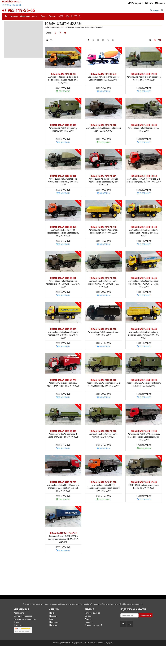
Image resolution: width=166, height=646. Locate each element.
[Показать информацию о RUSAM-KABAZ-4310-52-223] (63, 363)
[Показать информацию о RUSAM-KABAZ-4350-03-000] (144, 363)
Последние (54, 622)
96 (155, 40)
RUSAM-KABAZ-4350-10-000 (63, 431)
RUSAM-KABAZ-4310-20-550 (103, 329)
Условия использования (25, 619)
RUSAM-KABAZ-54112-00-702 (63, 533)
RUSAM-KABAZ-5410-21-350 (103, 482)
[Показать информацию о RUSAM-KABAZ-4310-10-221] (103, 159)
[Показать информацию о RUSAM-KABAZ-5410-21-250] (63, 465)
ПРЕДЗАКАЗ (64, 91)
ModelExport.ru (12, 1)
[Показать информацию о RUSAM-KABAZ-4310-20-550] (103, 312)
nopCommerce (66, 643)
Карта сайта (19, 613)
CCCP (60, 16)
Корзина (88, 622)
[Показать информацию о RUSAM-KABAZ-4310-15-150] (103, 261)
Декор (52, 16)
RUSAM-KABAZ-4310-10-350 (63, 227)
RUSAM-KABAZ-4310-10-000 (103, 125)
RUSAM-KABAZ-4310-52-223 (63, 380)
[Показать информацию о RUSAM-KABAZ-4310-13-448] (144, 210)
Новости (53, 616)
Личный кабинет (92, 613)
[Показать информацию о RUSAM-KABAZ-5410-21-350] (103, 465)
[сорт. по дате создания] (112, 40)
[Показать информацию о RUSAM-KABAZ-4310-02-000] (144, 57)
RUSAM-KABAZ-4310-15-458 (63, 329)
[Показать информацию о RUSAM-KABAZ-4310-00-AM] (103, 57)
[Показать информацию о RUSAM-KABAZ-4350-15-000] (103, 414)
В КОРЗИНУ (104, 91)
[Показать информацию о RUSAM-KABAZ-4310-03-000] (63, 108)
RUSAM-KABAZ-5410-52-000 (144, 482)
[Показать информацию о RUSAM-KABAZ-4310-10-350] (63, 210)
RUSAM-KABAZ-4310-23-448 (144, 329)
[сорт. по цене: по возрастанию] (103, 40)
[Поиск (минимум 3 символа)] (162, 10)
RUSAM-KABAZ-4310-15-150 (103, 278)
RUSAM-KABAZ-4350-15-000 (103, 431)
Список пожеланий (93, 625)
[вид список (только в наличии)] (51, 40)
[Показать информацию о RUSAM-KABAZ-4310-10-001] (63, 159)
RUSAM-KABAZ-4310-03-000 (63, 125)
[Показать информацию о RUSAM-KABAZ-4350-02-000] (103, 363)
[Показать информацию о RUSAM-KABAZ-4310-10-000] (103, 108)
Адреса (88, 619)
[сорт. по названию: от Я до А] (98, 40)
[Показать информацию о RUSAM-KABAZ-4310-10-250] (144, 159)
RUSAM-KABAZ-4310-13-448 (144, 227)
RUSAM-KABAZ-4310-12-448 (103, 227)
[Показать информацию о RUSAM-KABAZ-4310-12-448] (103, 210)
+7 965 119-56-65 (18, 10)
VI (65, 33)
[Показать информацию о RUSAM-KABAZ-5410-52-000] (144, 465)
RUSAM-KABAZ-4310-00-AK (63, 74)
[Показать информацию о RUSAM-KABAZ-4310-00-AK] (63, 57)
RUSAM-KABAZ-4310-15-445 (144, 278)
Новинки (14, 16)
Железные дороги (28, 16)
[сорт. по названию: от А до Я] (93, 40)
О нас (16, 622)
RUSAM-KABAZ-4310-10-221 (103, 176)
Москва (4, 5)
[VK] (123, 624)
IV (55, 33)
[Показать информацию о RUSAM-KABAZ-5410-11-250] (144, 414)
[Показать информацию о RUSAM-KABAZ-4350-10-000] (63, 414)
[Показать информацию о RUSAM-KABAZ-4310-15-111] (63, 261)
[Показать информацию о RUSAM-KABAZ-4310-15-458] (63, 312)
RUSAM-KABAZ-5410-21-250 (63, 482)
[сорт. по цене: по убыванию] (108, 40)
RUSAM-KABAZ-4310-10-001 (63, 176)
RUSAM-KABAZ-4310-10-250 (144, 176)
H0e (67, 16)
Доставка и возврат (23, 616)
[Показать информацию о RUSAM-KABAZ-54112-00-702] (63, 516)
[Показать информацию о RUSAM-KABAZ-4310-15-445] (144, 261)
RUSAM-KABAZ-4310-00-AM (103, 74)
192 (159, 40)
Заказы (88, 616)
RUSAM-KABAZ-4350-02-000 (103, 380)
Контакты (18, 625)
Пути (43, 16)
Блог (51, 619)
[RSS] (130, 624)
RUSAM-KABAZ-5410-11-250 (144, 431)
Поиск (52, 613)
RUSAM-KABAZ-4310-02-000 (144, 74)
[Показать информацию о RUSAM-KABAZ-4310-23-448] (144, 312)
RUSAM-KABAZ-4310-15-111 (63, 278)
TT (75, 16)
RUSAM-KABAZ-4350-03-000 (144, 380)
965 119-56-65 (14, 4)
